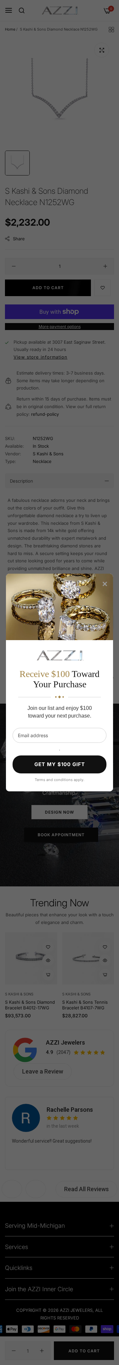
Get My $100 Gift (59, 764)
